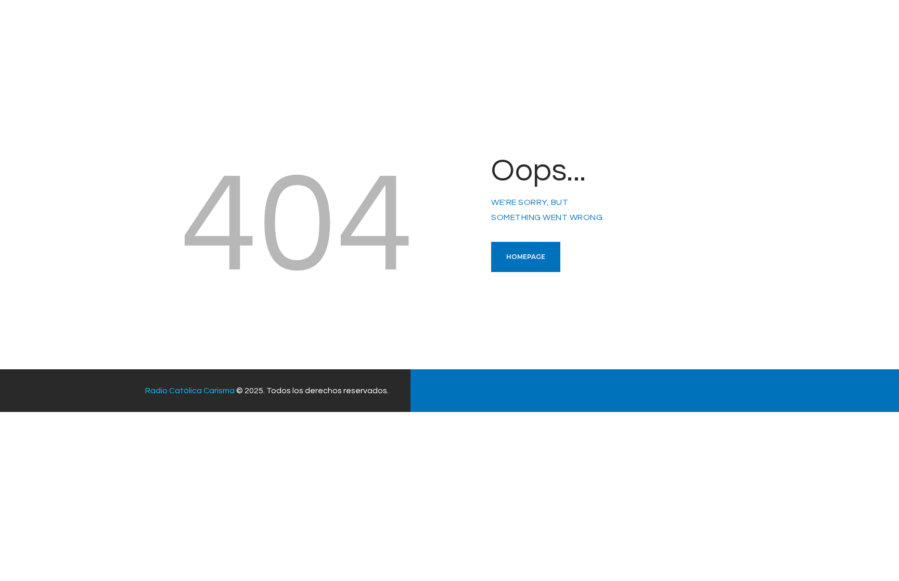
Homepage (525, 257)
